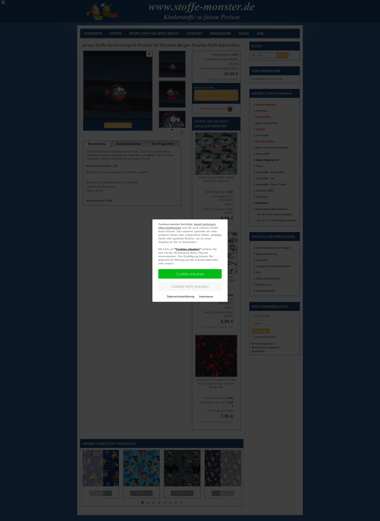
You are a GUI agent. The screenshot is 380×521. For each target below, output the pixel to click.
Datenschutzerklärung (180, 296)
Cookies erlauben (190, 273)
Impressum (206, 296)
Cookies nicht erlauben (190, 286)
